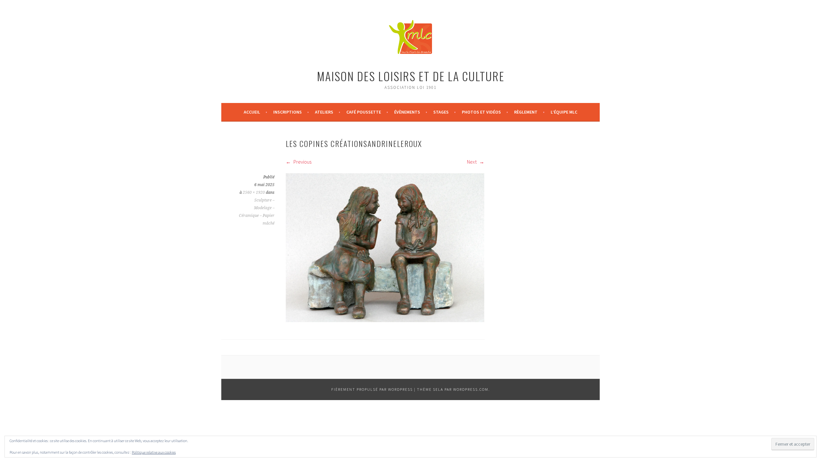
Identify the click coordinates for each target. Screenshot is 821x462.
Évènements (407, 112)
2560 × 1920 (254, 192)
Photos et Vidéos (481, 112)
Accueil (252, 112)
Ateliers (324, 112)
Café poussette (363, 112)
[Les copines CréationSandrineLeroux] (385, 320)
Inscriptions (287, 112)
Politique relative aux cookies (154, 452)
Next (472, 161)
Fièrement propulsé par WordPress (372, 389)
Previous (301, 161)
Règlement (525, 112)
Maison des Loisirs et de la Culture (410, 75)
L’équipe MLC (564, 112)
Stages (441, 112)
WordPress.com (470, 389)
